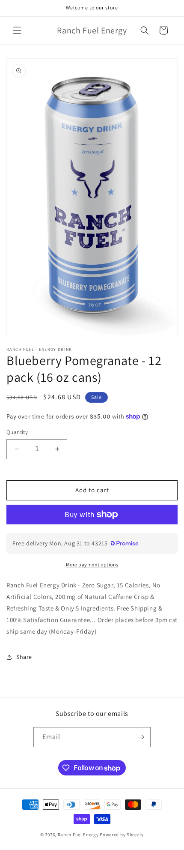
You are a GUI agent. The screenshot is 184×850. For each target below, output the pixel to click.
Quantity (17, 432)
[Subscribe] (140, 737)
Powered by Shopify (122, 835)
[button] (17, 30)
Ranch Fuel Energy (78, 835)
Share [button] (24, 657)
